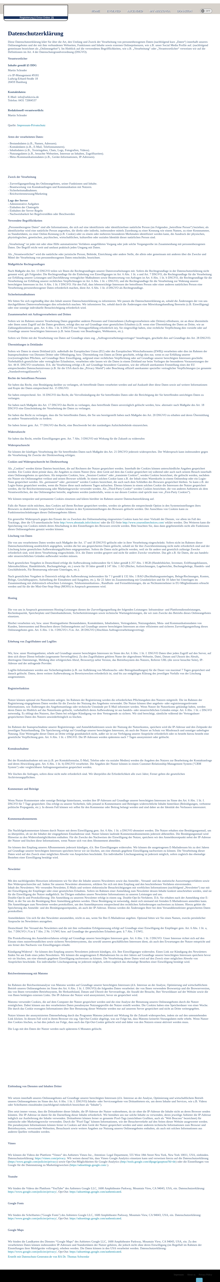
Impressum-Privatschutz (31, 125)
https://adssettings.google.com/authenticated (95, 1191)
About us (191, 1274)
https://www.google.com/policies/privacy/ (32, 1191)
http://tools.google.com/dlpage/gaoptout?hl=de (148, 1161)
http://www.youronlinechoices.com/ (143, 522)
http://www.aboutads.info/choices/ (80, 522)
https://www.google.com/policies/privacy (33, 1161)
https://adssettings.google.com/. (88, 1165)
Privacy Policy (205, 1274)
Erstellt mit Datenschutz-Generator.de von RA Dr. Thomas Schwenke (48, 1256)
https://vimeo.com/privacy (50, 1158)
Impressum (179, 1274)
